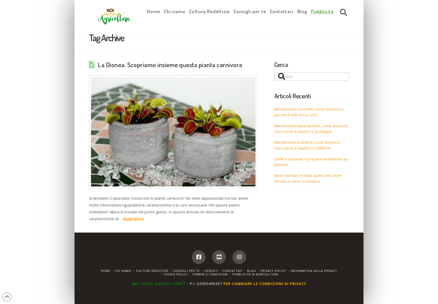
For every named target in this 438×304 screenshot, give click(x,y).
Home (105, 271)
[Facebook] (199, 257)
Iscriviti (211, 271)
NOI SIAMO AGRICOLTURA (159, 283)
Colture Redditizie (152, 271)
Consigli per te (186, 271)
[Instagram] (239, 257)
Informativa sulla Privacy (314, 271)
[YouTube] (219, 257)
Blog (251, 271)
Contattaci (233, 271)
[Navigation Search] (342, 12)
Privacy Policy (273, 271)
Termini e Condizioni (210, 274)
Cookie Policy (175, 274)
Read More (133, 218)
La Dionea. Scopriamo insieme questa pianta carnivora (170, 65)
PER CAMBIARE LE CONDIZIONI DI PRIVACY (264, 283)
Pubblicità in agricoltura (255, 274)
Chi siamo (123, 271)
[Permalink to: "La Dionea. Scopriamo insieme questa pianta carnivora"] (173, 131)
